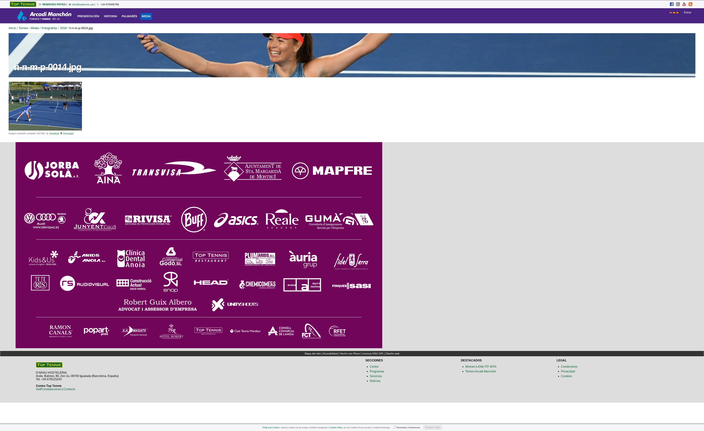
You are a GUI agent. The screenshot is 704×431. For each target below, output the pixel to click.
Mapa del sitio (313, 353)
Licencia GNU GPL (373, 353)
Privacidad (568, 371)
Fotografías (49, 28)
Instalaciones (52, 389)
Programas (377, 371)
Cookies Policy (335, 427)
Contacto (69, 389)
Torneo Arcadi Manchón (480, 371)
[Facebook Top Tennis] (671, 4)
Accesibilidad (330, 353)
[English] (671, 12)
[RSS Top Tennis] (690, 4)
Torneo (23, 28)
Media (35, 28)
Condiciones (569, 366)
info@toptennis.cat (83, 4)
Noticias (375, 380)
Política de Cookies (271, 427)
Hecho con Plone (350, 353)
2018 (63, 28)
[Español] (23, 4)
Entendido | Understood (408, 427)
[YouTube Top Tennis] (684, 4)
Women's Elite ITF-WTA (480, 366)
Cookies (566, 376)
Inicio (12, 28)
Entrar (687, 12)
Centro (374, 366)
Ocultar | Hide (432, 427)
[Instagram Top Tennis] (678, 4)
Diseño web (392, 353)
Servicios (376, 376)
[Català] (677, 12)
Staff (39, 389)
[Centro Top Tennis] (49, 366)
